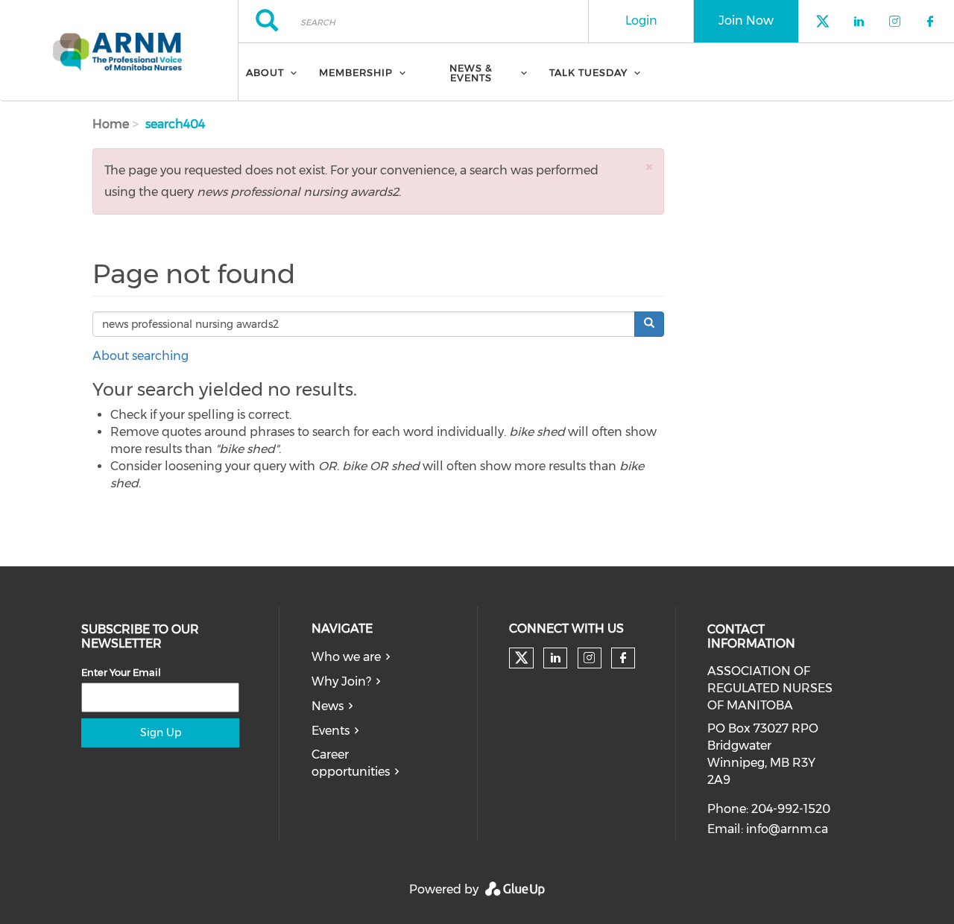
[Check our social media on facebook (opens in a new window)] (623, 658)
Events (331, 731)
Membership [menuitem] (356, 72)
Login (641, 20)
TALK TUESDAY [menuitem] (588, 72)
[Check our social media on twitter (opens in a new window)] (521, 658)
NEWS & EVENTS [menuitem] (471, 72)
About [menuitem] (265, 72)
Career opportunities (351, 763)
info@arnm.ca (787, 829)
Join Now (746, 20)
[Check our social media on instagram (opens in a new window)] (589, 658)
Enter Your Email (121, 672)
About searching (140, 356)
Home (110, 124)
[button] (649, 166)
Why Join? (341, 681)
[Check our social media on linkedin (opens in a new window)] (555, 658)
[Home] (119, 50)
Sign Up (160, 732)
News (328, 706)
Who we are (346, 657)
